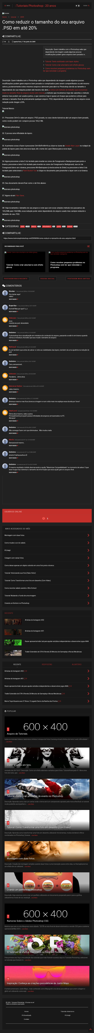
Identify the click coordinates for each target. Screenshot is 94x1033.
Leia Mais (9, 742)
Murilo (11, 440)
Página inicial (47, 278)
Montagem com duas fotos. (21, 858)
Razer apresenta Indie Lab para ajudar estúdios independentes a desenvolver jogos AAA (57, 641)
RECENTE (9, 613)
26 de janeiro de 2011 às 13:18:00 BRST (25, 439)
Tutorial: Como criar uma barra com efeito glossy (64, 65)
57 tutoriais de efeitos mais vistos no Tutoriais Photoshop (36, 952)
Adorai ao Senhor (15, 386)
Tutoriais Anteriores (67, 1011)
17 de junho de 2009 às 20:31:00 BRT (26, 305)
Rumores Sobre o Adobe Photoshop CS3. (28, 921)
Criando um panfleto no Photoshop (24, 889)
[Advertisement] (21, 62)
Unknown (12, 318)
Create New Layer (72, 146)
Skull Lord (13, 411)
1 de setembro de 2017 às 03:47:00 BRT (26, 464)
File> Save (20, 195)
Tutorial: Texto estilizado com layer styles (62, 61)
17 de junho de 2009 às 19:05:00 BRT (25, 291)
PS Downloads (26, 1015)
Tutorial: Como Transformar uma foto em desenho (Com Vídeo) (39, 827)
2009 (22, 17)
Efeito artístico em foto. (19, 765)
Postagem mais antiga (79, 278)
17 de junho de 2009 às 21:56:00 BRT (26, 332)
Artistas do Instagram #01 (34, 631)
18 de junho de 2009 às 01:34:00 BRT (26, 347)
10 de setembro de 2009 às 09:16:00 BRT (33, 386)
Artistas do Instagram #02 (34, 620)
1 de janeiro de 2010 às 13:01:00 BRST (27, 411)
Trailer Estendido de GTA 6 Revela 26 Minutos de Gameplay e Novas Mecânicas (53, 652)
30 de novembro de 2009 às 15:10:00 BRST (27, 398)
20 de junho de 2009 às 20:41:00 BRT (26, 361)
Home (4, 17)
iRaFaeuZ (12, 347)
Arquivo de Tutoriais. (17, 733)
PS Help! (67, 1015)
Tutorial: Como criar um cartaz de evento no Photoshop (35, 796)
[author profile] (9, 42)
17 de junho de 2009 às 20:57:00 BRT (26, 318)
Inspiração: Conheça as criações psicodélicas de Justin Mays (38, 983)
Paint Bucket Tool (30, 171)
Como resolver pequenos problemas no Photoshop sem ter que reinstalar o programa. (67, 264)
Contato (26, 1019)
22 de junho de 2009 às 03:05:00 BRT (26, 374)
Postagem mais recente (15, 278)
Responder (13, 299)
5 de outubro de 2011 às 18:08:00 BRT (26, 452)
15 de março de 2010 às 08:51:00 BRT (26, 427)
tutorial (13, 17)
